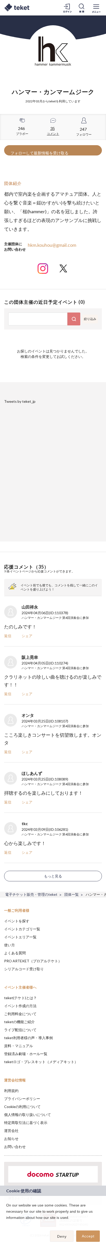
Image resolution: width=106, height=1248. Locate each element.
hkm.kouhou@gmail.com (52, 245)
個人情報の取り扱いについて (27, 1114)
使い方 (9, 945)
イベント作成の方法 (20, 1006)
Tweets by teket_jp (20, 401)
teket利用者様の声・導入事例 (28, 1038)
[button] (7, 1224)
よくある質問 (15, 953)
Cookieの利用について (22, 1106)
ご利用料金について (20, 1014)
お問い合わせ (15, 1146)
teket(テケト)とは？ (20, 998)
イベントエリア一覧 (20, 937)
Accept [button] (88, 1236)
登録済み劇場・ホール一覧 (25, 1054)
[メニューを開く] (96, 7)
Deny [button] (62, 1236)
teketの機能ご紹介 (19, 1022)
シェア (27, 636)
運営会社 (11, 1130)
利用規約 (11, 1090)
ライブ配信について (20, 1030)
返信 (7, 636)
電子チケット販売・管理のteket (31, 894)
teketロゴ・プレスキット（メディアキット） (41, 1062)
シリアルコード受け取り (24, 969)
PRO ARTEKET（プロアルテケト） (33, 961)
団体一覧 (71, 894)
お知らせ (11, 1138)
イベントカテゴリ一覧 (22, 929)
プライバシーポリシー (22, 1098)
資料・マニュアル (18, 1046)
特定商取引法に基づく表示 (25, 1122)
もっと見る (53, 876)
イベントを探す (16, 921)
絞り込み (90, 319)
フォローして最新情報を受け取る (39, 153)
